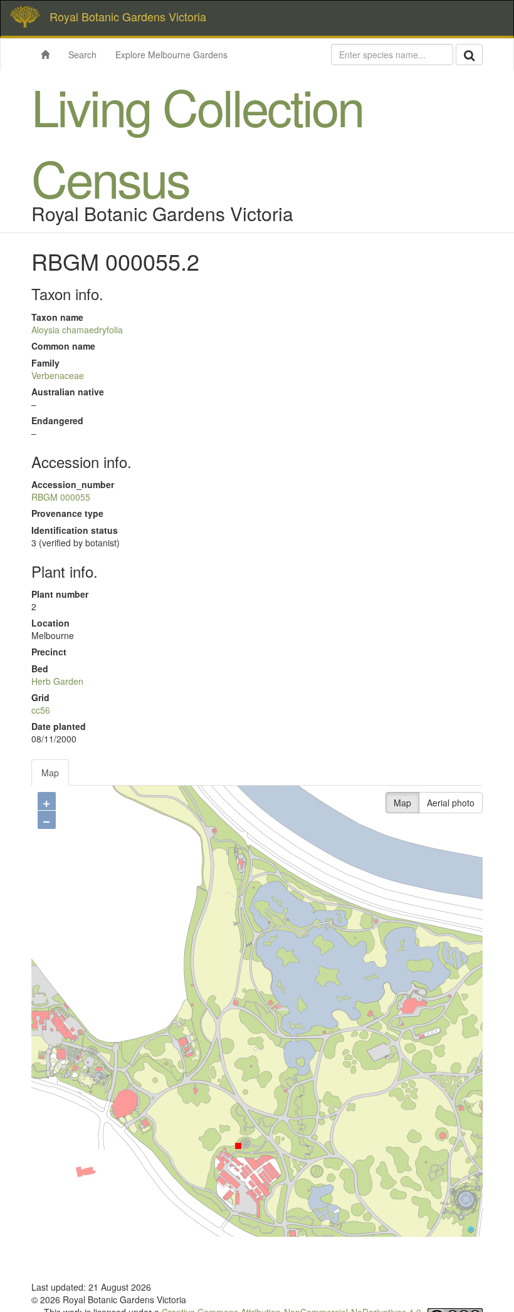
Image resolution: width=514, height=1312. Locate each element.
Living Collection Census (197, 141)
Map (50, 772)
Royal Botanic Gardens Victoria (128, 16)
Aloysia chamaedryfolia (77, 329)
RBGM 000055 (60, 497)
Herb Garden (57, 681)
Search (82, 54)
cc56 (40, 710)
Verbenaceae (57, 375)
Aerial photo (451, 802)
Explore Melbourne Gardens (171, 54)
